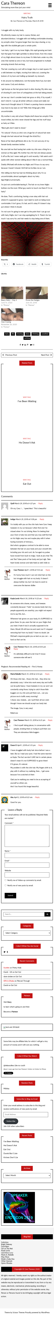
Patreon (15, 1012)
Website (8, 871)
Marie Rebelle (15, 674)
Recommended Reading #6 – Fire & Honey (25, 667)
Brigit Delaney (6, 1244)
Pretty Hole (16, 968)
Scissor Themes (19, 1313)
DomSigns (5, 1246)
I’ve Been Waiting (27, 401)
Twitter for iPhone (40, 1066)
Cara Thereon (13, 3)
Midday (6, 1089)
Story (9, 1002)
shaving (20, 334)
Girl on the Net (7, 1249)
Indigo (12, 519)
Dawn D (13, 745)
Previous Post (11, 355)
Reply (40, 503)
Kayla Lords (14, 599)
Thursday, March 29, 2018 (34, 21)
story (28, 334)
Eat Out (27, 484)
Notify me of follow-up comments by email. (24, 880)
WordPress (45, 1313)
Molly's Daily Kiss (7, 1259)
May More (5, 1257)
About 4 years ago (9, 1066)
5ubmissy (4, 1242)
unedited (45, 334)
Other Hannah (6, 1261)
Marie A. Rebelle (7, 1255)
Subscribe (11, 1121)
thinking (35, 334)
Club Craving (6, 322)
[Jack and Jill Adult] (11, 1027)
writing (27, 13)
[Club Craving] (12, 314)
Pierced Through (23, 981)
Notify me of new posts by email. (20, 886)
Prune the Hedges (33, 300)
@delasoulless (9, 1062)
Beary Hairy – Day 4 (9, 300)
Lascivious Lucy (7, 1253)
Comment (9, 823)
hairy (7, 334)
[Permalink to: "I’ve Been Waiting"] (27, 381)
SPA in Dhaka (9, 981)
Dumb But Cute (10, 1153)
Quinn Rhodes (6, 1263)
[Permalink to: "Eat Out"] (27, 463)
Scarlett (6, 968)
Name (8, 851)
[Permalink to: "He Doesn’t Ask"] (27, 422)
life (13, 334)
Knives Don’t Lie (11, 1157)
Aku (12, 797)
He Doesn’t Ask (27, 443)
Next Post (45, 355)
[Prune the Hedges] (37, 293)
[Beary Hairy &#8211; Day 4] (12, 293)
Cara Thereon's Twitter (25, 1066)
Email (7, 861)
